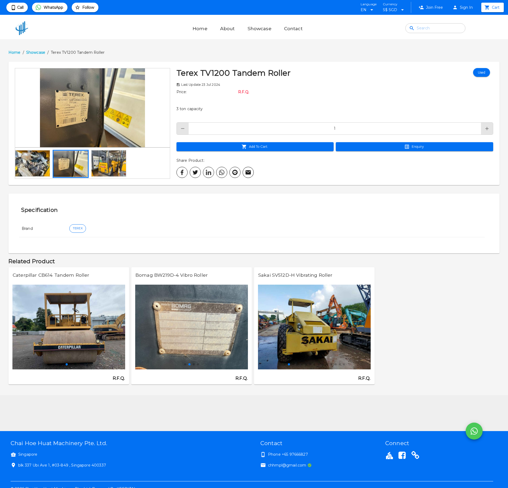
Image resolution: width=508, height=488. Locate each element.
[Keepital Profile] (389, 455)
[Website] (415, 456)
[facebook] (182, 172)
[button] (92, 107)
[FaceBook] (402, 456)
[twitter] (195, 172)
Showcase (35, 52)
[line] (235, 172)
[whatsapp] (221, 172)
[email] (248, 172)
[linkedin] (208, 172)
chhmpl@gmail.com (287, 465)
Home (14, 52)
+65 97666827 (295, 454)
